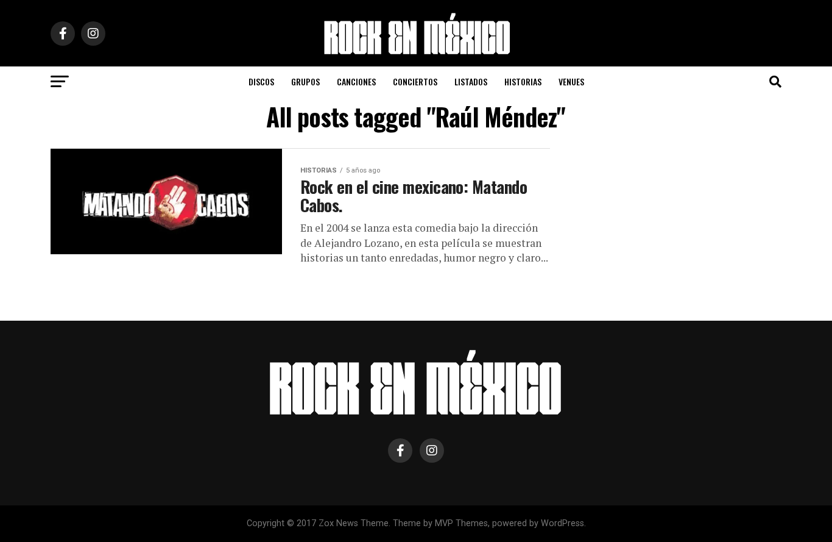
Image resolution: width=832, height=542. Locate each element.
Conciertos (415, 81)
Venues (571, 81)
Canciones (356, 81)
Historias (522, 81)
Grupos (305, 81)
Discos (261, 81)
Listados (470, 81)
